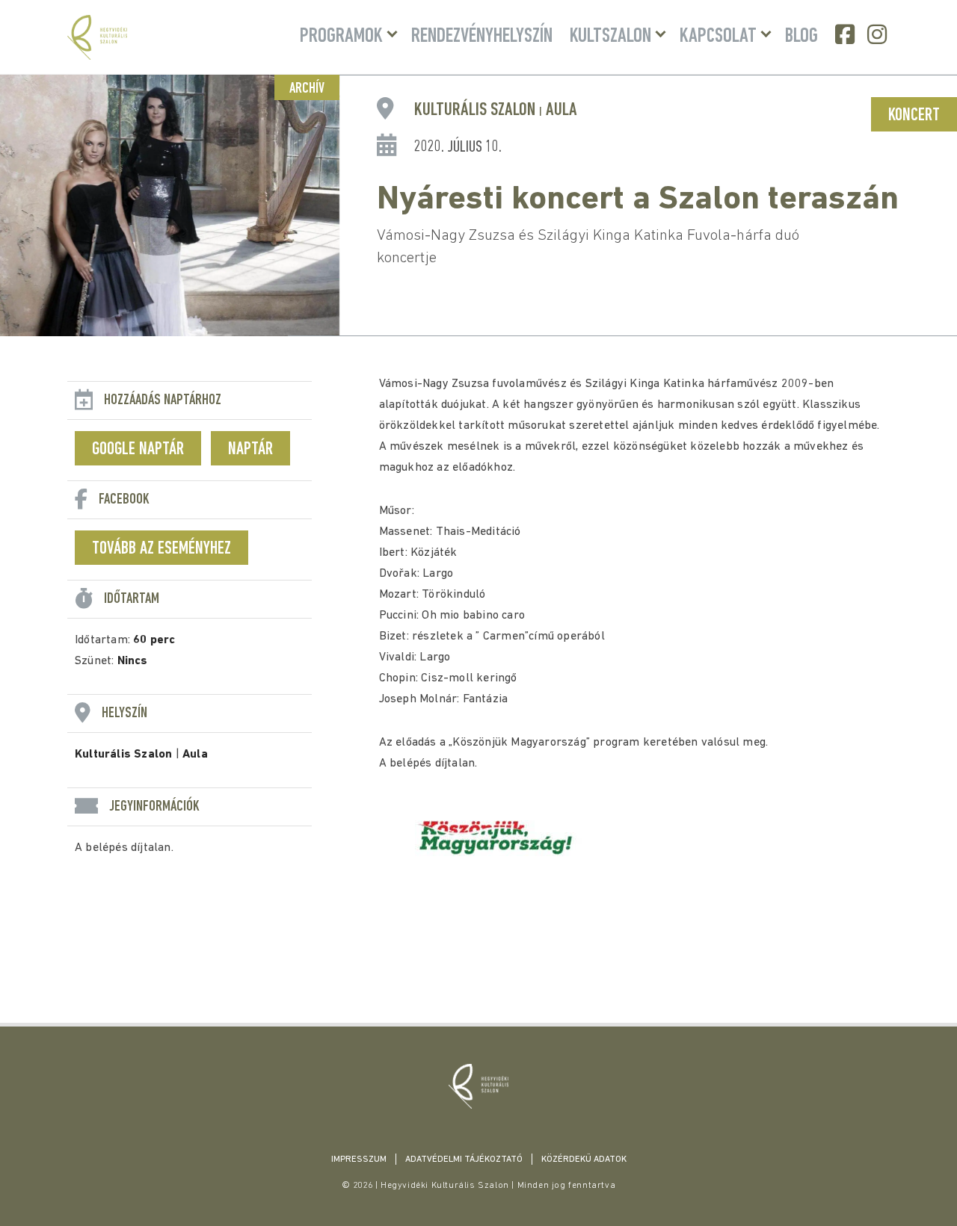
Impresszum (359, 1159)
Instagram (878, 34)
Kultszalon (610, 36)
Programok (341, 36)
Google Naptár (138, 450)
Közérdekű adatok (584, 1159)
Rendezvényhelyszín (482, 36)
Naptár (250, 450)
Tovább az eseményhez (161, 549)
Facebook (846, 34)
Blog (801, 36)
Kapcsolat (718, 36)
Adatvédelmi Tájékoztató (464, 1159)
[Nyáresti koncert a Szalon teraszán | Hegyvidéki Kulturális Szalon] (478, 1086)
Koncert (914, 116)
